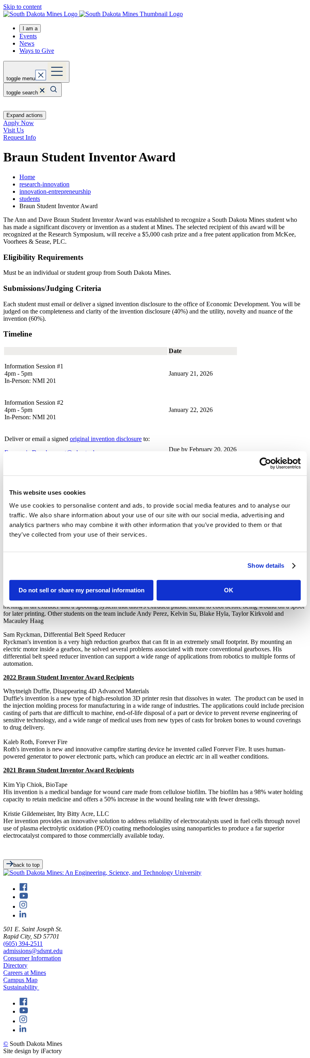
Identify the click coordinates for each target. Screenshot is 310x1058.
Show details (265, 565)
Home (27, 177)
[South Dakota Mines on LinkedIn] (22, 915)
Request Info (19, 137)
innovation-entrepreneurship (55, 191)
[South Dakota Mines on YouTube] (23, 896)
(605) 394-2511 (23, 943)
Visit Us (13, 130)
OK (228, 590)
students (29, 198)
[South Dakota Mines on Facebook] (23, 888)
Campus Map (20, 979)
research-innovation (44, 184)
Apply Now (18, 122)
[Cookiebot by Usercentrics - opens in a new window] (265, 463)
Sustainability (21, 987)
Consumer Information (32, 958)
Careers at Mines (24, 972)
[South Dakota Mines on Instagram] (23, 906)
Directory (15, 965)
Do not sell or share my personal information (82, 590)
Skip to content (22, 6)
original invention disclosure (106, 438)
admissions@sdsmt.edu (33, 950)
